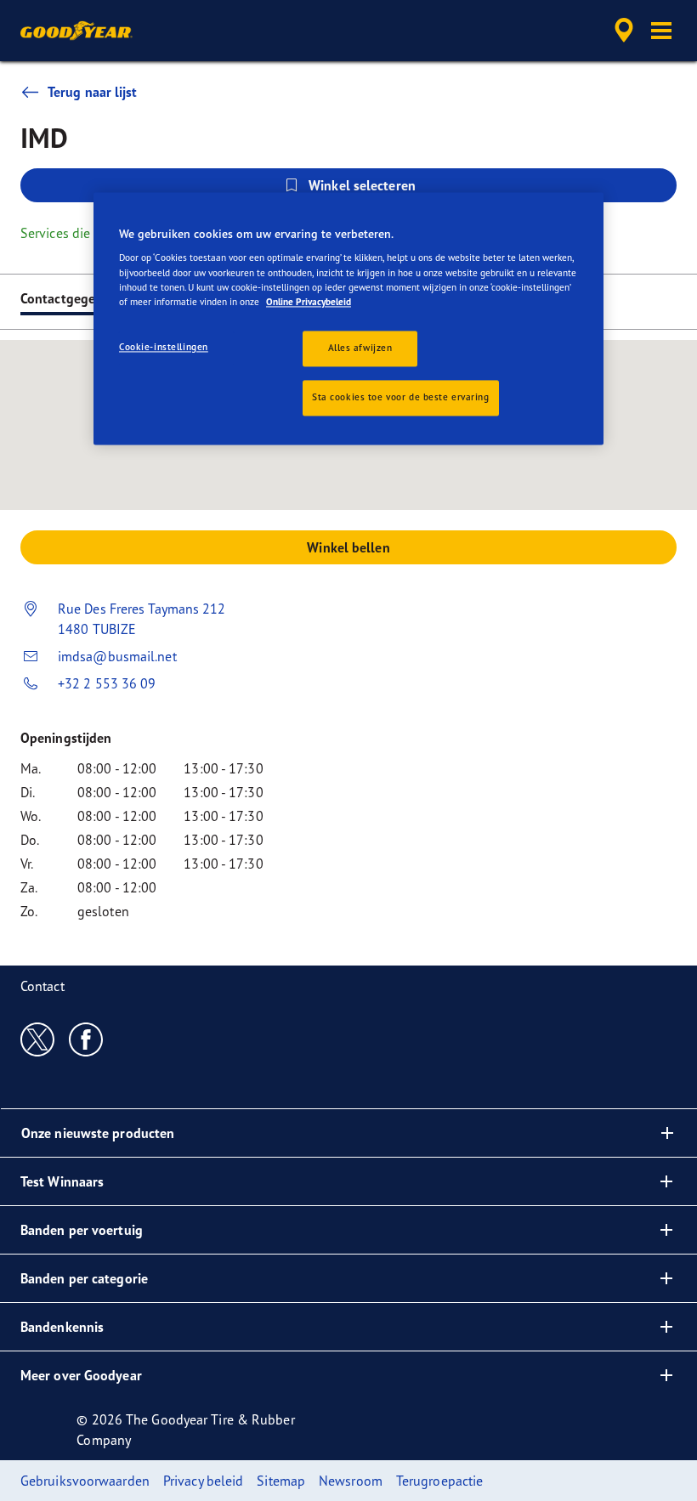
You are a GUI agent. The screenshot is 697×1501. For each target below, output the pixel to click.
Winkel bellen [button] (348, 547)
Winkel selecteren (362, 185)
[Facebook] (86, 1039)
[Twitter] (37, 1039)
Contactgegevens (71, 298)
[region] (349, 318)
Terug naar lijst (93, 91)
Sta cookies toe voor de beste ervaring (401, 397)
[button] (661, 30)
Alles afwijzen (360, 348)
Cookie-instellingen (163, 347)
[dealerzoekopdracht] (621, 30)
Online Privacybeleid (308, 302)
